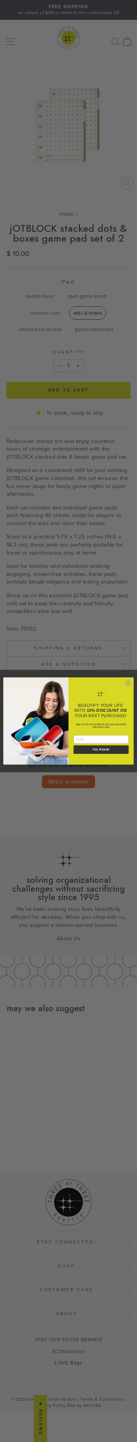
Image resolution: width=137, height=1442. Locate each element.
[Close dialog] (128, 682)
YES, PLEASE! (101, 749)
